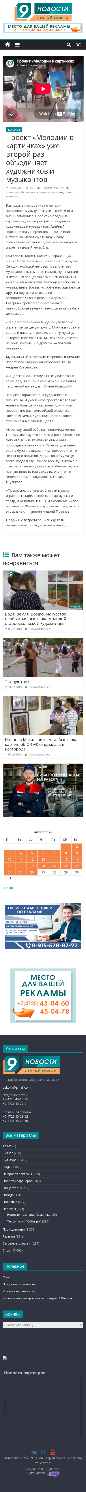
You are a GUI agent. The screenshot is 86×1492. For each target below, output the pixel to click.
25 (20, 872)
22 (66, 866)
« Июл (8, 888)
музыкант (57, 192)
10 (9, 859)
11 (20, 859)
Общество (11, 1188)
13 (43, 859)
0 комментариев (39, 629)
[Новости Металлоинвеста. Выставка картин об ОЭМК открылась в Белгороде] (43, 698)
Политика (10, 1202)
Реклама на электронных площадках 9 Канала (37, 1298)
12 (32, 859)
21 (54, 866)
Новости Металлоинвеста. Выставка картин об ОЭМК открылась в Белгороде (41, 744)
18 (20, 866)
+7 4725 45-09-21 (15, 1103)
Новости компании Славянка (28, 1214)
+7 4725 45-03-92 (15, 1116)
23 (77, 866)
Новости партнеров (18, 1181)
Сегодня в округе (15, 1243)
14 (54, 859)
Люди (7, 1167)
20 (43, 866)
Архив (7, 1146)
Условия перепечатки (19, 1291)
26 (32, 872)
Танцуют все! (18, 681)
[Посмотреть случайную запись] (78, 44)
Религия (9, 1236)
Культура (14, 129)
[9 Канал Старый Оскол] (8, 44)
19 (32, 866)
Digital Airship (36, 1473)
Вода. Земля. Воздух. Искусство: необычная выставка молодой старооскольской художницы (36, 618)
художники (13, 196)
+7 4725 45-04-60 (15, 1121)
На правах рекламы (17, 1174)
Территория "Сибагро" (24, 1221)
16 (77, 859)
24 (9, 872)
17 (9, 866)
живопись (12, 192)
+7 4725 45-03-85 (15, 1099)
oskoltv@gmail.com (17, 1087)
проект (69, 192)
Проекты (9, 1209)
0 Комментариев (52, 188)
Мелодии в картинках (35, 192)
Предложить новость (19, 1284)
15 (66, 859)
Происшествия (14, 1229)
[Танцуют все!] (43, 640)
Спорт (7, 1250)
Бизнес (8, 1153)
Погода (8, 1195)
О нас (7, 1277)
